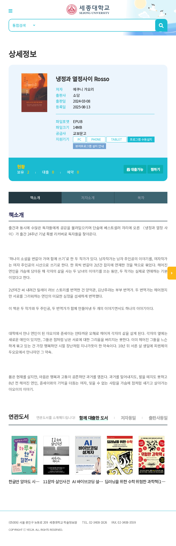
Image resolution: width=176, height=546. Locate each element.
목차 (141, 197)
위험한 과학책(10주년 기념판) (151, 481)
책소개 (35, 197)
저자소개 (87, 197)
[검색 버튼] (161, 25)
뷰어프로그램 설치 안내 (89, 146)
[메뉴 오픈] (171, 273)
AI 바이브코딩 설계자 (88, 481)
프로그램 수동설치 (141, 139)
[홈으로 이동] (88, 9)
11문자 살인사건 (56, 481)
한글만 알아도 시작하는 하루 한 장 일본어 (24, 481)
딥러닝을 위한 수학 (120, 481)
